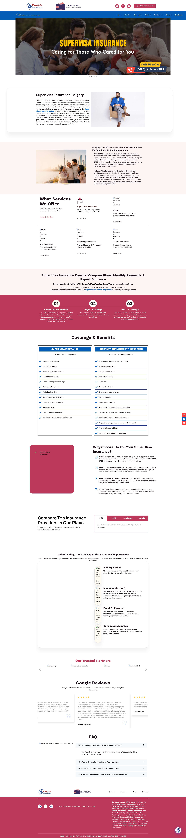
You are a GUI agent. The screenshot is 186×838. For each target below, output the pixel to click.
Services (137, 15)
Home (119, 15)
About (126, 15)
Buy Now (157, 15)
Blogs (168, 15)
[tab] (100, 518)
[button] (89, 76)
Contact (148, 15)
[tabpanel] (121, 526)
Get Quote (179, 15)
